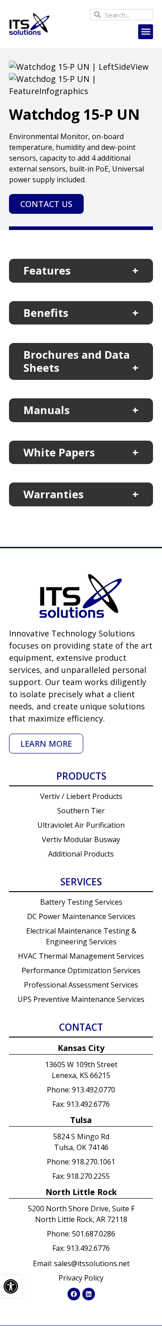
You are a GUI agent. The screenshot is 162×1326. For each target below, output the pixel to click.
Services (81, 881)
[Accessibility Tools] (11, 1286)
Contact (81, 1027)
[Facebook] (74, 1294)
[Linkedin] (88, 1294)
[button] (145, 31)
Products (81, 776)
